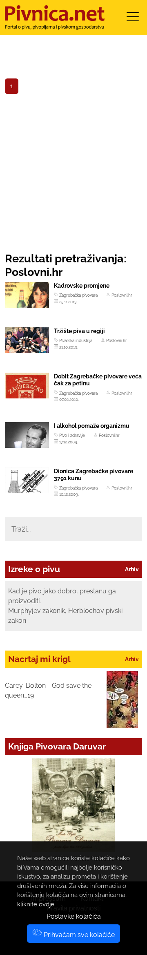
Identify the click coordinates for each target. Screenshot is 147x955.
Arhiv (132, 569)
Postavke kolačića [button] (74, 916)
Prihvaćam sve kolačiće (78, 935)
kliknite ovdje (35, 904)
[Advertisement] (73, 174)
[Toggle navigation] (133, 19)
